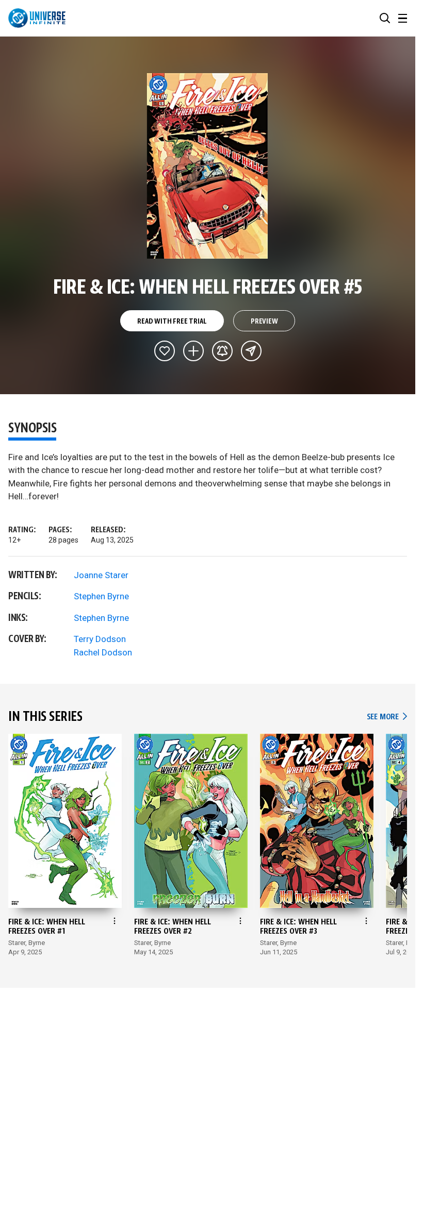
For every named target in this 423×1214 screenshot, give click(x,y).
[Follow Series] (222, 351)
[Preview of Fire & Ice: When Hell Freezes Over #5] (207, 166)
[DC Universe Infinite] (37, 18)
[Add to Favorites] (164, 351)
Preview (264, 321)
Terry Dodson (100, 639)
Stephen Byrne (101, 596)
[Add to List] (193, 351)
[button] (385, 18)
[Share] (251, 351)
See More (387, 717)
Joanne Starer (101, 575)
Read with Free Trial (171, 321)
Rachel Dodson (103, 652)
